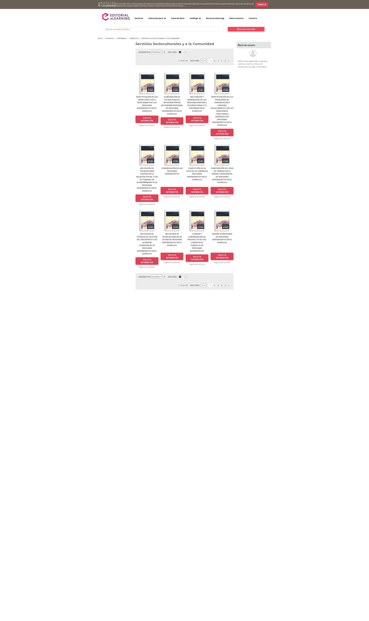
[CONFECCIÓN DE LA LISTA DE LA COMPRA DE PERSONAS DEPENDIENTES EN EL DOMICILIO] (197, 154)
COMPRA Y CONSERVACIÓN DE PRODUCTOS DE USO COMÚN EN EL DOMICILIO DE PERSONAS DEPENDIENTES (197, 242)
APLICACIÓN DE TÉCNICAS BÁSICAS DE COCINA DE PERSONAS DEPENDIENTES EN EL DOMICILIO (172, 239)
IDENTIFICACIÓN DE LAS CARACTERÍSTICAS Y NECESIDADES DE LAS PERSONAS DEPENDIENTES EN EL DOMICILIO (147, 103)
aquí (185, 6)
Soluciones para (155, 18)
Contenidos (121, 38)
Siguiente (229, 60)
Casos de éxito (177, 18)
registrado (252, 61)
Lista (185, 52)
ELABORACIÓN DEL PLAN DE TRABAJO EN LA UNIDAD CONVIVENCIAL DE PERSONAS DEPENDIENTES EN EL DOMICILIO (222, 175)
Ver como (172, 52)
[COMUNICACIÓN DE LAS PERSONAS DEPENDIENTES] (172, 154)
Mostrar (194, 60)
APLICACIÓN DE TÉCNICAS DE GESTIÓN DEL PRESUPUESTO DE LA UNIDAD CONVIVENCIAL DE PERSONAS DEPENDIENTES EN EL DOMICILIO (147, 243)
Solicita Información (147, 119)
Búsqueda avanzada (246, 29)
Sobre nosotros (236, 18)
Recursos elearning (215, 18)
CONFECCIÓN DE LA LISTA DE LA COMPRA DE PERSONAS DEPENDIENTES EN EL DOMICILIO (197, 174)
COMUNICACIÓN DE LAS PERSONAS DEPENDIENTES (172, 171)
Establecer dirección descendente (165, 52)
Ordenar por (144, 52)
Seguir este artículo (147, 125)
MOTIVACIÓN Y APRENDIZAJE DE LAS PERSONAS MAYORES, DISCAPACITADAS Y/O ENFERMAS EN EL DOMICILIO (197, 103)
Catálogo (194, 18)
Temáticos (134, 38)
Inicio (100, 38)
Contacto (253, 18)
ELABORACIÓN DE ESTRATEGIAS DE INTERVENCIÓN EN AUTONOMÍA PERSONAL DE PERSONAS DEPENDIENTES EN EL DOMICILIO (172, 105)
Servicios (139, 18)
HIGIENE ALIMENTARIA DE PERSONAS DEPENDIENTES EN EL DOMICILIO (222, 238)
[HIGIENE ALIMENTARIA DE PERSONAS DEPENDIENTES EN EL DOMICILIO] (222, 220)
